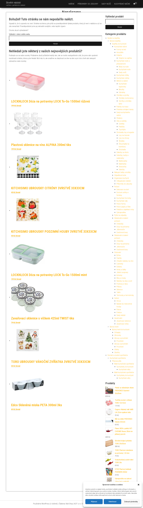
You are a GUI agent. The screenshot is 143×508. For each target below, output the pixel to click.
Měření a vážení (122, 81)
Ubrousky (117, 335)
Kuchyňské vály (122, 201)
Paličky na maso (122, 107)
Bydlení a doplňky (114, 38)
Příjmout (94, 502)
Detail (19, 106)
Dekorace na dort (123, 189)
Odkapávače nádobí (124, 181)
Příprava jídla (116, 361)
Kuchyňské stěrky (123, 78)
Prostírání (120, 341)
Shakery (119, 118)
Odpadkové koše (120, 175)
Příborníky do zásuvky (88, 4)
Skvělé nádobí (13, 2)
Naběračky (122, 164)
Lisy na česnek (124, 135)
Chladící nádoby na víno (125, 261)
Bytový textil (114, 327)
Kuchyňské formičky (124, 198)
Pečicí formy (121, 204)
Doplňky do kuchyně (119, 44)
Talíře (118, 292)
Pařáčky (122, 127)
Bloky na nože (124, 67)
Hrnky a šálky (121, 270)
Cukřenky (120, 264)
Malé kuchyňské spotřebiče (124, 364)
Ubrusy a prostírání (121, 338)
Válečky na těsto (123, 152)
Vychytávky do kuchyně (125, 367)
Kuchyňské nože (124, 69)
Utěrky (116, 349)
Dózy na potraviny (123, 227)
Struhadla (122, 149)
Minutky (121, 89)
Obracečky (122, 167)
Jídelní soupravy (122, 272)
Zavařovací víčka (122, 324)
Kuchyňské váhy (124, 369)
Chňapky (117, 332)
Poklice (119, 312)
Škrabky (121, 141)
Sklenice (120, 289)
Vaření (71, 4)
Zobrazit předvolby (131, 502)
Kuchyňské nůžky (123, 75)
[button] (138, 485)
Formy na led (121, 49)
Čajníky (119, 258)
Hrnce (119, 301)
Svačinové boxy (122, 232)
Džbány (119, 267)
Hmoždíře (120, 52)
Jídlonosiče (121, 229)
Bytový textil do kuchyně (120, 329)
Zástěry (117, 352)
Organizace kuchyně (121, 178)
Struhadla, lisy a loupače (125, 132)
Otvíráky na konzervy (126, 98)
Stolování (117, 252)
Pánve (119, 309)
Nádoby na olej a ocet (124, 281)
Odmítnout (112, 502)
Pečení (116, 187)
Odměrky (122, 92)
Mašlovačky (123, 161)
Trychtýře (122, 130)
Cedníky (121, 124)
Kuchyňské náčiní (122, 4)
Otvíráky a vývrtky (123, 95)
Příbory (119, 287)
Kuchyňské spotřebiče (118, 358)
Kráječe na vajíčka (125, 58)
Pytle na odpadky (120, 215)
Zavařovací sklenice (124, 321)
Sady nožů (106, 4)
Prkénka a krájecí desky (125, 109)
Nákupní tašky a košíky (122, 172)
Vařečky (122, 169)
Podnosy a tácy (122, 284)
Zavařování (118, 318)
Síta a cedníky (122, 121)
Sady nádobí (121, 315)
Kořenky (119, 275)
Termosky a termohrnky (125, 295)
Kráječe (119, 55)
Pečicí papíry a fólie (123, 207)
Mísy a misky (121, 278)
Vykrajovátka (121, 212)
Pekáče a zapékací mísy (125, 209)
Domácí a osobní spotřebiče (118, 355)
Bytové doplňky (115, 41)
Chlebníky (120, 224)
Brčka (119, 255)
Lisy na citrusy (124, 138)
